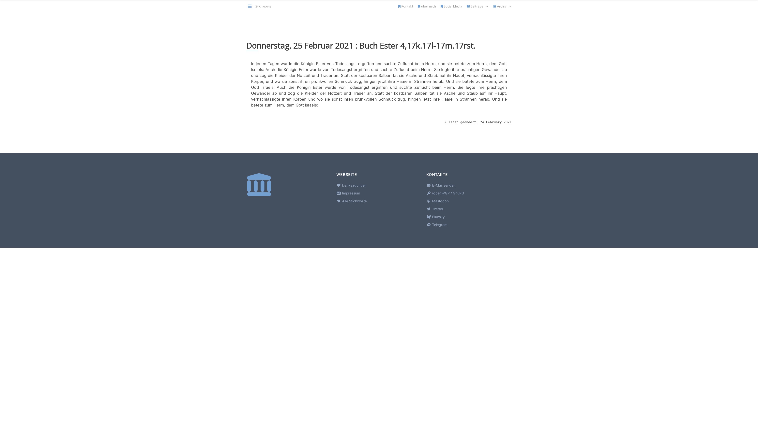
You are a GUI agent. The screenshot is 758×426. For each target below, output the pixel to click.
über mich (428, 6)
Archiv (501, 6)
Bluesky (438, 217)
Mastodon (440, 201)
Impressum (350, 193)
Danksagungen (354, 185)
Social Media (453, 6)
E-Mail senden (443, 185)
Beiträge (476, 6)
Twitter (437, 209)
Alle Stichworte (354, 201)
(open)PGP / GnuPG (447, 193)
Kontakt (407, 6)
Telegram (439, 225)
